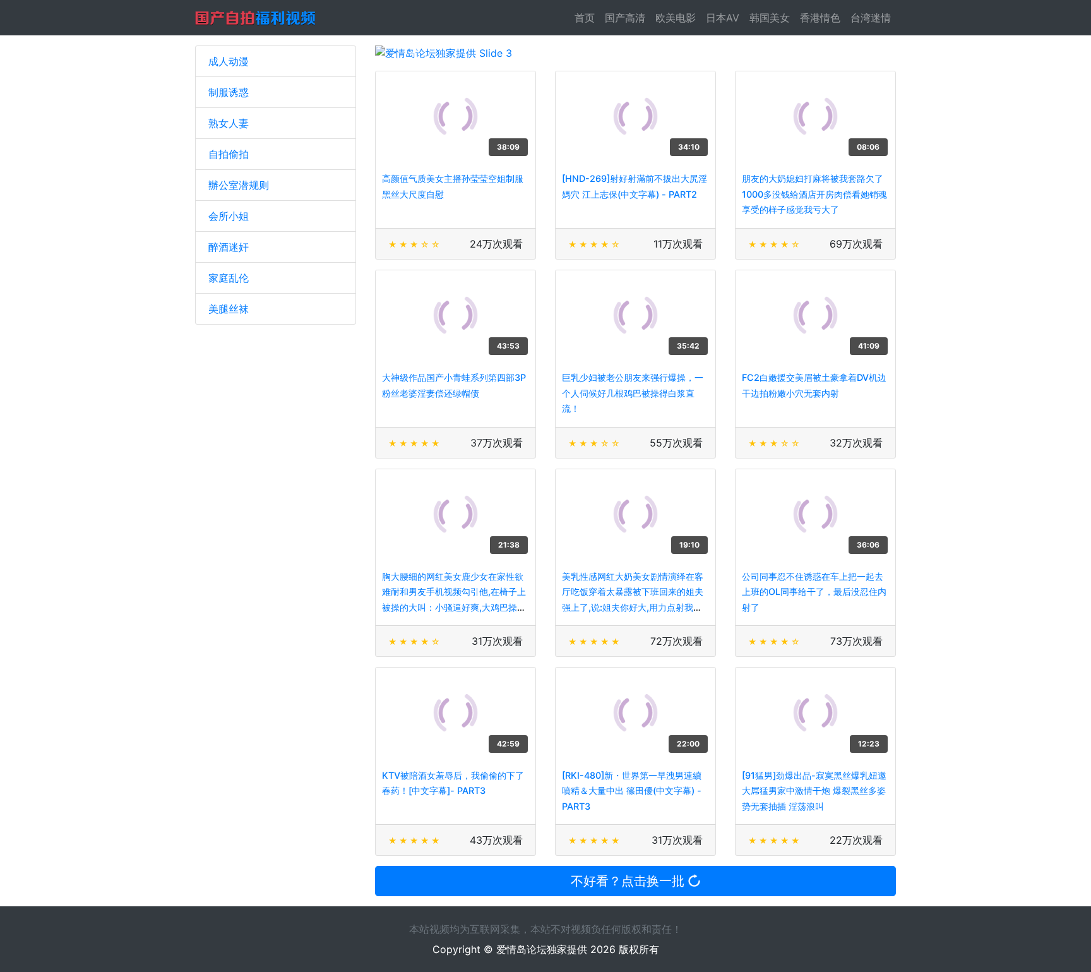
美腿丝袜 (228, 309)
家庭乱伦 (228, 278)
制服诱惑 (228, 92)
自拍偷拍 (228, 154)
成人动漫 (228, 61)
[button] (414, 53)
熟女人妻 (228, 123)
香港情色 (820, 17)
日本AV (722, 17)
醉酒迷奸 (228, 247)
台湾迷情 (870, 17)
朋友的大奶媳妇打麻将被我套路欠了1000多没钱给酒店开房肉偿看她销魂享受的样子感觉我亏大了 (814, 194)
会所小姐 (228, 216)
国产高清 (625, 17)
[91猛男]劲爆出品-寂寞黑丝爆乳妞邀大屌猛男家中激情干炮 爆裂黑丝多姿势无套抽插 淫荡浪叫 (814, 791)
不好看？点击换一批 (629, 881)
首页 (587, 17)
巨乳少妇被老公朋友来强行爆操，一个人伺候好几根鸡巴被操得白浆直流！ (632, 393)
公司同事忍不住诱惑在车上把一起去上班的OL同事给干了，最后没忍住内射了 (814, 592)
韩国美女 (769, 17)
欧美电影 (675, 17)
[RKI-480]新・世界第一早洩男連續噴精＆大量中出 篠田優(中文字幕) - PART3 (631, 791)
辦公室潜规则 (238, 185)
